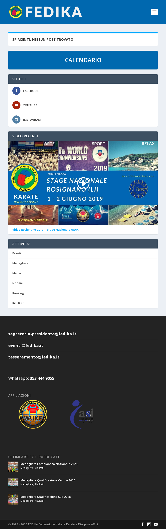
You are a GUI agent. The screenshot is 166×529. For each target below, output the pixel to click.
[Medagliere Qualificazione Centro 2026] (13, 483)
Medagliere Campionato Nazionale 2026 (48, 464)
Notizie (17, 283)
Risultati (18, 303)
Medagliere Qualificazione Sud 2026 (45, 497)
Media (16, 273)
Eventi (16, 253)
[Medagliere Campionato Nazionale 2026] (13, 467)
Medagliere (20, 263)
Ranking (18, 293)
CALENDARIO (83, 60)
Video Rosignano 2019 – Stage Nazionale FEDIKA (46, 229)
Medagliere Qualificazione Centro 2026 (47, 480)
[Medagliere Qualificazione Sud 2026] (13, 499)
